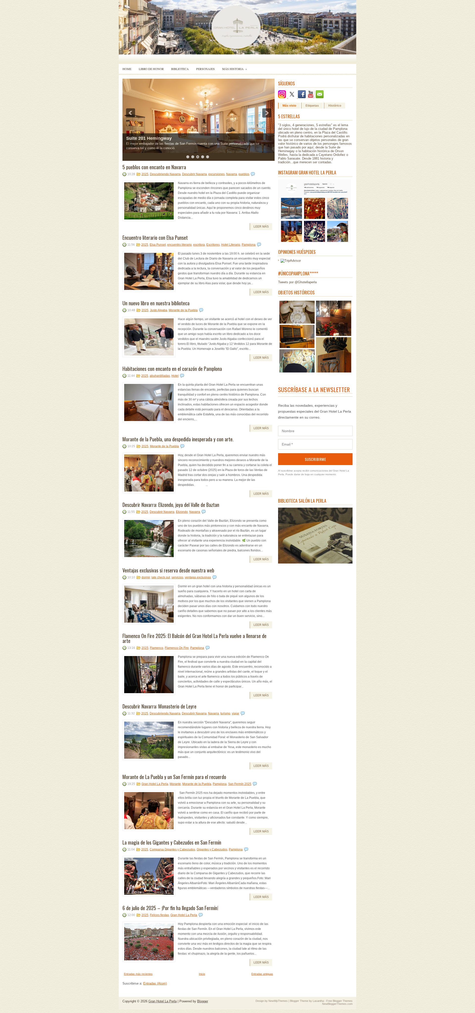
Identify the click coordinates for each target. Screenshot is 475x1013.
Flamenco (156, 648)
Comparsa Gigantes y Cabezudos (172, 849)
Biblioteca (180, 69)
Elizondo (182, 512)
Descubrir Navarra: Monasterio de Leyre (159, 706)
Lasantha (318, 1000)
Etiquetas (312, 105)
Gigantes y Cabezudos (212, 849)
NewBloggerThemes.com (337, 1003)
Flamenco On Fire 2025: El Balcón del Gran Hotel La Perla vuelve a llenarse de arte (194, 638)
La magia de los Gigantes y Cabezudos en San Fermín (171, 842)
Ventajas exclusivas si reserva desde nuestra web (168, 570)
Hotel (175, 375)
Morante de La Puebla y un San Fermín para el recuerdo (174, 776)
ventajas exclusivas (198, 577)
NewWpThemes (278, 1000)
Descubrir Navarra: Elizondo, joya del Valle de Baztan (170, 504)
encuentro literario (179, 244)
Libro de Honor (151, 69)
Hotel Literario (230, 244)
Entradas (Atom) (155, 983)
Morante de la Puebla (183, 310)
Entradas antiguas (262, 973)
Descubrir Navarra (194, 174)
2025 (145, 174)
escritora (199, 244)
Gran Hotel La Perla (155, 784)
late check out (160, 577)
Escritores (213, 244)
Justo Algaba (158, 310)
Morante (175, 784)
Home (126, 69)
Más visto (289, 105)
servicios (177, 577)
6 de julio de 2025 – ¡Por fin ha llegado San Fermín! (170, 907)
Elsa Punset (158, 244)
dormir (146, 577)
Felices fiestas (159, 915)
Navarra (231, 174)
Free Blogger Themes (339, 1000)
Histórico (334, 105)
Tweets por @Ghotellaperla (297, 282)
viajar (235, 713)
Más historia (234, 69)
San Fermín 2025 (239, 784)
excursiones (216, 174)
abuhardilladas (160, 375)
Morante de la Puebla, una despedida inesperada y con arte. (178, 439)
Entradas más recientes (138, 973)
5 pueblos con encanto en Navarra (154, 167)
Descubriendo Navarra (165, 174)
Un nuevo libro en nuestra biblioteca (156, 303)
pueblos (243, 174)
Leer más (261, 226)
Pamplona (249, 244)
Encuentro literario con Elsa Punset (155, 237)
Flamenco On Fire (177, 648)
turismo (225, 713)
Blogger (202, 1001)
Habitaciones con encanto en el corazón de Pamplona (172, 368)
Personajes (205, 69)
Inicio (202, 973)
